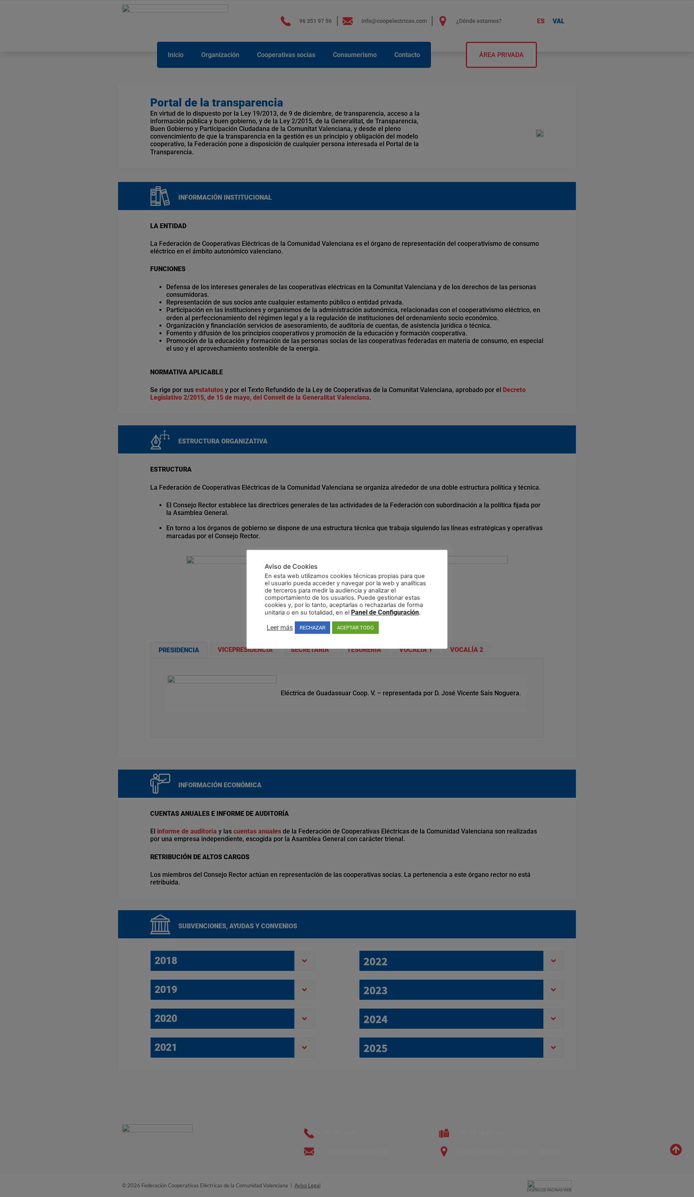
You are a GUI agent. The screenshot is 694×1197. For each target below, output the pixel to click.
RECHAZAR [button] (312, 628)
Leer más (280, 627)
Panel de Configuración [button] (385, 612)
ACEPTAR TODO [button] (355, 628)
